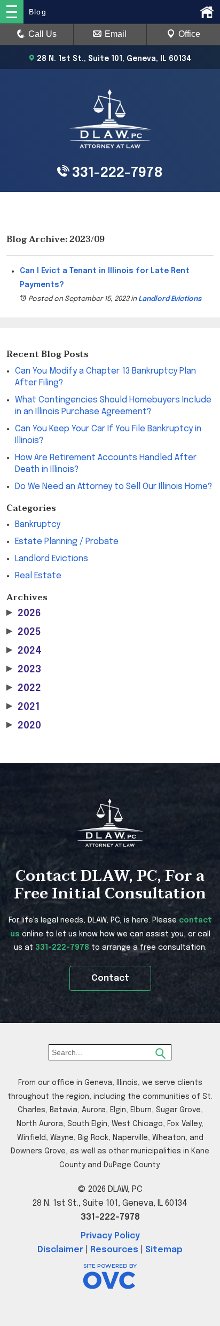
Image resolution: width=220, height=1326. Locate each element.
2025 (23, 632)
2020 (23, 726)
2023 (23, 669)
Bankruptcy (37, 524)
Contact (110, 978)
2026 (23, 613)
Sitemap (164, 1249)
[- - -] (11, 12)
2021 (23, 707)
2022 (23, 688)
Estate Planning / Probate (67, 541)
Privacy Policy (110, 1235)
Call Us (42, 33)
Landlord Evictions (169, 299)
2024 (24, 651)
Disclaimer (60, 1249)
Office (189, 33)
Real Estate (38, 575)
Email (116, 33)
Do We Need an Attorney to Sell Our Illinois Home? (113, 486)
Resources (114, 1249)
